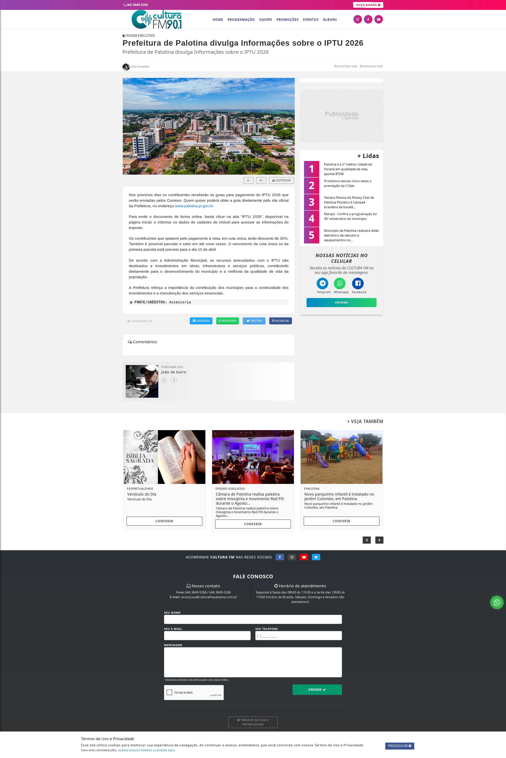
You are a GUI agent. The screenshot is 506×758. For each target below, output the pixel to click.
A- (248, 180)
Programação (241, 19)
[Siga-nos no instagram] (357, 19)
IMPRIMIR (283, 180)
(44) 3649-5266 (196, 589)
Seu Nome (172, 609)
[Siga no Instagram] (292, 554)
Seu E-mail (173, 626)
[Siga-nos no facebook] (368, 19)
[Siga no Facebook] (280, 554)
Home (218, 19)
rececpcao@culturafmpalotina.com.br (208, 594)
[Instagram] (164, 380)
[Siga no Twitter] (316, 554)
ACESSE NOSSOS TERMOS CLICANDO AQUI (146, 750)
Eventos (311, 19)
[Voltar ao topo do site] (500, 455)
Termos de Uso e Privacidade (254, 719)
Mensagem (173, 642)
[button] (379, 537)
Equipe (265, 19)
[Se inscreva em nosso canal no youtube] (378, 19)
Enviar (316, 686)
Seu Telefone (266, 626)
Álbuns (330, 19)
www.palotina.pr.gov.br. (194, 206)
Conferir (164, 521)
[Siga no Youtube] (304, 554)
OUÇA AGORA (367, 5)
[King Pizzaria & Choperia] (341, 115)
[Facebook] (174, 380)
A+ (261, 180)
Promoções (288, 19)
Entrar (341, 302)
